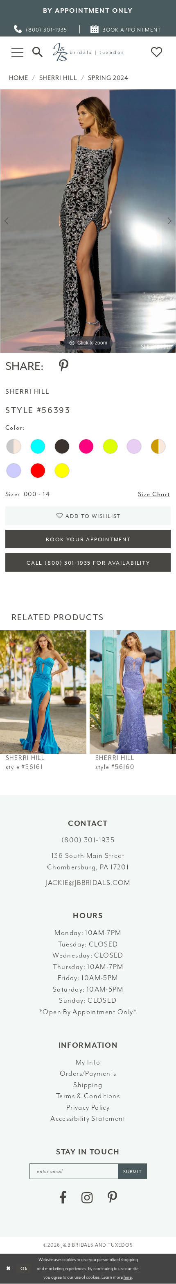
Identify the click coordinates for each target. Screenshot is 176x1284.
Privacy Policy (88, 1107)
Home (19, 78)
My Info (88, 1062)
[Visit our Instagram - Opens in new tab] (87, 1198)
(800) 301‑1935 (88, 840)
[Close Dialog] (8, 1268)
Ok (23, 1268)
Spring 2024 (108, 78)
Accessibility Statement (88, 1118)
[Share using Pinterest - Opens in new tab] (63, 366)
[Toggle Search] (37, 52)
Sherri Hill (58, 78)
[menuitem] (40, 29)
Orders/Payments (88, 1073)
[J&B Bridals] (88, 52)
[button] (17, 52)
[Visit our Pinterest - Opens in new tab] (112, 1198)
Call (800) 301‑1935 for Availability (88, 562)
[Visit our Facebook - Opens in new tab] (62, 1198)
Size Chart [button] (154, 494)
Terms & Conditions (88, 1096)
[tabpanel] (88, 221)
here (128, 1277)
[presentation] (43, 692)
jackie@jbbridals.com (88, 882)
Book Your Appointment (88, 539)
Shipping (87, 1085)
